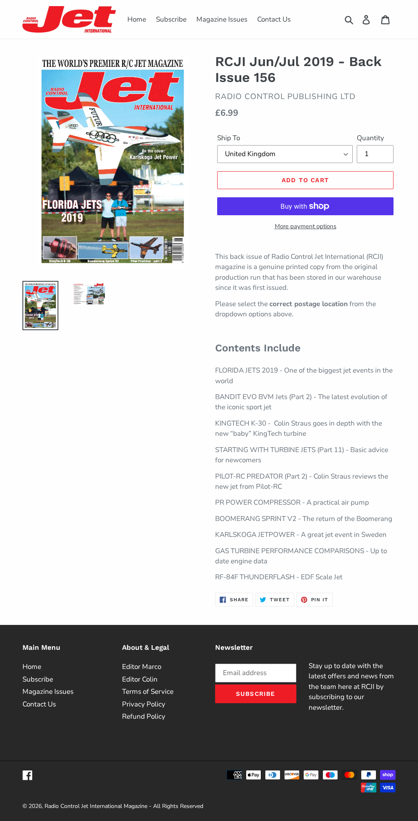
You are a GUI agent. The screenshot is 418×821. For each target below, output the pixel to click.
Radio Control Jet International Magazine (95, 806)
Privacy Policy (143, 704)
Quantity (370, 138)
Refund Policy (143, 716)
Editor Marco (141, 666)
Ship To (228, 138)
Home (31, 666)
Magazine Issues (47, 691)
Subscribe (37, 679)
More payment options (305, 226)
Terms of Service (147, 691)
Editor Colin (140, 679)
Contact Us (39, 704)
